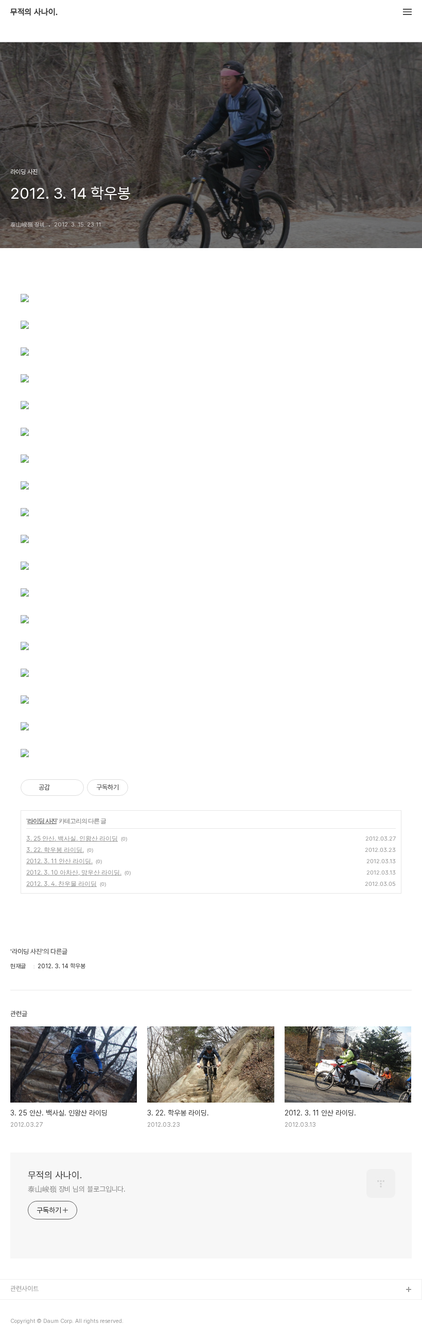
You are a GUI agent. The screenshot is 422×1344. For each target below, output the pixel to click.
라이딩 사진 (42, 821)
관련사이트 (24, 1289)
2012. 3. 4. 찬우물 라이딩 (61, 883)
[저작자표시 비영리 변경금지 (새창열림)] (142, 787)
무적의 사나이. (34, 12)
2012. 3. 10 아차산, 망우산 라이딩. (73, 872)
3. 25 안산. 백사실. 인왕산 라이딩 (72, 838)
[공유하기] (59, 787)
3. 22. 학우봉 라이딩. (55, 849)
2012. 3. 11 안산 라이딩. (59, 861)
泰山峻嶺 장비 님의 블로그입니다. (77, 1189)
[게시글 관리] (72, 787)
